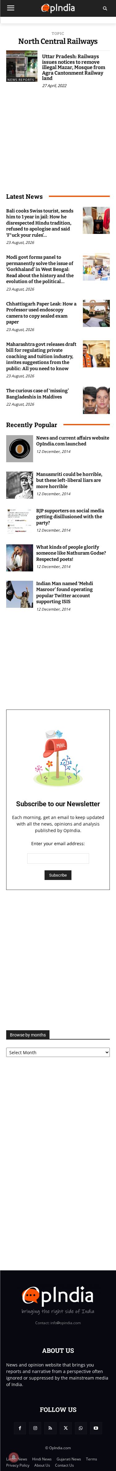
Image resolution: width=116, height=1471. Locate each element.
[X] (66, 1428)
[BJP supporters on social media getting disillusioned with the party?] (19, 521)
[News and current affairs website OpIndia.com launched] (19, 448)
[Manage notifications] (14, 1457)
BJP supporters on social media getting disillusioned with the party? (70, 517)
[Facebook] (20, 1428)
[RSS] (50, 1428)
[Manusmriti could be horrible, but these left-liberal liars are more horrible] (19, 485)
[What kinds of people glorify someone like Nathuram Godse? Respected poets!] (19, 557)
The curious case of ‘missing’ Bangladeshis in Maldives (37, 394)
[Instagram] (35, 1428)
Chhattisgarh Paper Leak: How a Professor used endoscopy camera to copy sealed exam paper (41, 313)
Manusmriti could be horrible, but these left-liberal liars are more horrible (69, 480)
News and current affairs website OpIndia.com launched (72, 441)
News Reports (20, 79)
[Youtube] (96, 1428)
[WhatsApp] (81, 1428)
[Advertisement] (58, 960)
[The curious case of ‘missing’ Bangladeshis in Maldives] (96, 400)
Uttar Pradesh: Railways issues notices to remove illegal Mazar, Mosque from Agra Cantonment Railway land (73, 67)
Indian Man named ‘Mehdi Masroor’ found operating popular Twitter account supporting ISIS (64, 593)
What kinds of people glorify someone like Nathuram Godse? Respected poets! (71, 553)
